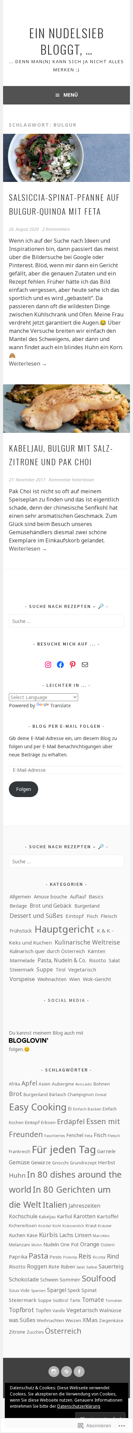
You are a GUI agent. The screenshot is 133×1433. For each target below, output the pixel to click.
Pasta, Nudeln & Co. (62, 960)
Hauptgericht (64, 928)
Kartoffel (107, 1216)
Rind (113, 1256)
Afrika (14, 1084)
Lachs (66, 1235)
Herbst (106, 1162)
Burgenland (87, 906)
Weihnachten (52, 979)
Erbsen (48, 1122)
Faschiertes (54, 1135)
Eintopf (74, 915)
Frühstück (21, 930)
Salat (114, 960)
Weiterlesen (28, 363)
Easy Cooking (37, 1107)
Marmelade (22, 960)
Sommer (70, 1279)
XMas (90, 1320)
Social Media (66, 1000)
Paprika (18, 1256)
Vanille (59, 1310)
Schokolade (24, 1279)
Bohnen (101, 1084)
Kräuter (105, 1225)
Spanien (38, 1290)
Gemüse (19, 1162)
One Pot (69, 1244)
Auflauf (78, 896)
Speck (74, 1290)
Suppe (44, 969)
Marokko (101, 1235)
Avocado (83, 1084)
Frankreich (19, 1151)
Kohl (57, 1225)
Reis (84, 1256)
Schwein (49, 1279)
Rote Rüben (61, 1266)
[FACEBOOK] (79, 1371)
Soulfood (99, 1278)
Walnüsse (110, 1310)
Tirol (60, 969)
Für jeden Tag (64, 1149)
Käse (32, 1235)
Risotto (97, 960)
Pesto (56, 1257)
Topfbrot (21, 1310)
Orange (89, 1244)
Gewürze (41, 1162)
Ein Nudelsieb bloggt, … (66, 41)
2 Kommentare (56, 229)
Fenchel (74, 1135)
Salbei (91, 1266)
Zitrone (17, 1332)
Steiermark (22, 969)
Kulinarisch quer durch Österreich (47, 951)
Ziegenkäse (111, 1320)
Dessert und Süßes (36, 915)
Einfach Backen (87, 1108)
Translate (60, 705)
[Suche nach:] (66, 621)
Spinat (89, 1290)
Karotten (84, 1216)
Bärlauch (57, 1094)
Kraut (91, 1225)
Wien (74, 979)
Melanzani (19, 1245)
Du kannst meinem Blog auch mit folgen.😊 (46, 1041)
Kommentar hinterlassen (71, 480)
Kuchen (17, 1235)
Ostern (108, 1245)
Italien (55, 1204)
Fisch (92, 916)
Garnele (106, 1151)
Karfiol (64, 1216)
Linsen (83, 1235)
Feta (88, 1135)
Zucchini (35, 1332)
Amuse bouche (50, 896)
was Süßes (22, 1320)
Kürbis (48, 1235)
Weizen (73, 1320)
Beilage (18, 905)
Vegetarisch (82, 969)
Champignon (81, 1094)
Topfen (43, 1310)
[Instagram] (48, 665)
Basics (96, 896)
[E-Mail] (85, 665)
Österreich (63, 1331)
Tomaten (113, 1300)
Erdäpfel (71, 1121)
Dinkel (100, 1094)
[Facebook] (60, 665)
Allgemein (20, 896)
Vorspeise (22, 979)
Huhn (17, 1175)
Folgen (23, 789)
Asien (44, 1084)
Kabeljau (47, 1216)
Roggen (37, 1266)
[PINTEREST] (66, 1371)
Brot (15, 1094)
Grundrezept (83, 1163)
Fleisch (109, 915)
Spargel (56, 1290)
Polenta (70, 1257)
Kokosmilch (73, 1225)
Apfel (29, 1083)
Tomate (93, 1299)
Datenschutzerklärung (78, 1406)
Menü (70, 94)
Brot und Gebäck (51, 905)
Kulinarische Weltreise (87, 942)
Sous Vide (19, 1290)
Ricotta (99, 1257)
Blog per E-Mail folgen (66, 726)
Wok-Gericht (97, 979)
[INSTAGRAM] (53, 1371)
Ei (70, 1108)
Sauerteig (111, 1266)
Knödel (44, 1225)
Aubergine (63, 1084)
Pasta (38, 1256)
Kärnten (96, 951)
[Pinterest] (73, 665)
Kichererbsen (23, 1225)
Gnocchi (60, 1163)
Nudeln (51, 1244)
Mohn (36, 1245)
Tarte (75, 1300)
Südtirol (60, 1300)
